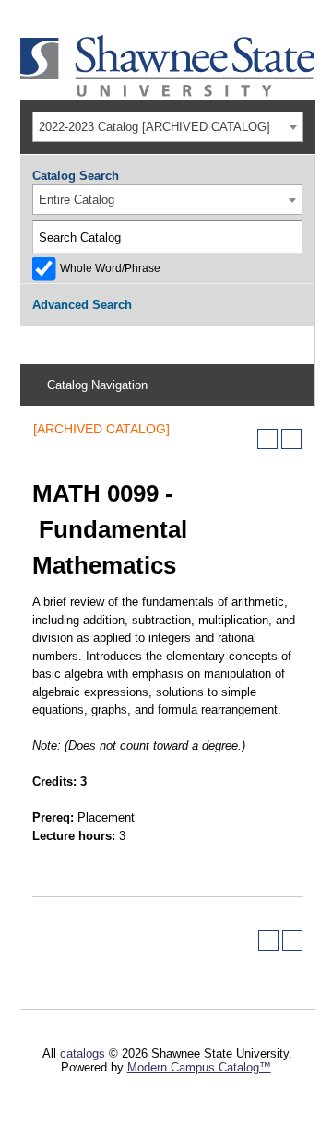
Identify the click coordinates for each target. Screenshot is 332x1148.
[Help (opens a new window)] (291, 439)
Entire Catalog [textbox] (76, 200)
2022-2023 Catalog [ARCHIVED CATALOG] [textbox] (154, 127)
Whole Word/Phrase (110, 268)
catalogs (82, 1053)
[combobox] (167, 127)
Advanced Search (82, 305)
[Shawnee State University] (167, 93)
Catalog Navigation (97, 385)
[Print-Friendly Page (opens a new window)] (267, 439)
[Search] (286, 237)
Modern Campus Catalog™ (199, 1067)
